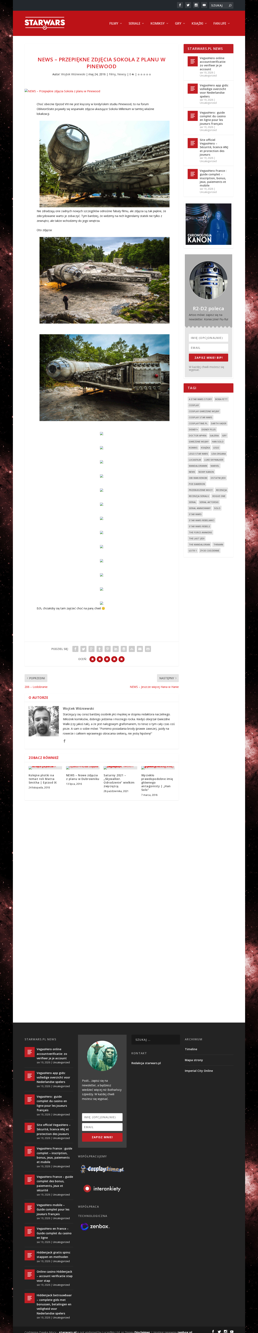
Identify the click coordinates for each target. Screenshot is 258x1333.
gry (224, 435)
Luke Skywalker (213, 459)
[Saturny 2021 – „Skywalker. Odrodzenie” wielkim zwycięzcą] (120, 767)
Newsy (121, 74)
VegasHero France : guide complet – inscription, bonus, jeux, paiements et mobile (213, 178)
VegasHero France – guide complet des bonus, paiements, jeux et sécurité (55, 1183)
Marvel (215, 465)
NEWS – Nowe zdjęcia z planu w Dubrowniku (82, 777)
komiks (193, 447)
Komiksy (158, 24)
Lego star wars (198, 453)
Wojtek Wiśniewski (73, 74)
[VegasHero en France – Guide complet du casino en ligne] (30, 1231)
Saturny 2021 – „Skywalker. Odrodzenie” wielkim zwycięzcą (119, 780)
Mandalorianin (198, 465)
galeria (214, 435)
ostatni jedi (218, 477)
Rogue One (218, 496)
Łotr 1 (193, 550)
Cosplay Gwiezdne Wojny (204, 411)
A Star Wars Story (200, 399)
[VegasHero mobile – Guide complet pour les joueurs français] (30, 1208)
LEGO (216, 447)
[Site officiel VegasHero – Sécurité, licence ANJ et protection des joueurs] (193, 143)
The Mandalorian (199, 544)
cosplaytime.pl (198, 423)
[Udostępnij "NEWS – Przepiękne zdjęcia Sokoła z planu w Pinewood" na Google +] (91, 649)
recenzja (221, 489)
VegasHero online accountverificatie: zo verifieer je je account (213, 63)
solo (217, 508)
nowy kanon (206, 471)
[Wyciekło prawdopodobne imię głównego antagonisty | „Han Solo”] (158, 767)
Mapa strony (194, 1060)
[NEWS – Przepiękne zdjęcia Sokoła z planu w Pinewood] (102, 91)
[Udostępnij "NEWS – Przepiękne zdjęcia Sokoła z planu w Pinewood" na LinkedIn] (116, 649)
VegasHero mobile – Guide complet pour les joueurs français (53, 1209)
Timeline (191, 1049)
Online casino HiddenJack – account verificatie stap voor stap (55, 1276)
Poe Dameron (197, 483)
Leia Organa (218, 453)
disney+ (193, 429)
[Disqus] (102, 862)
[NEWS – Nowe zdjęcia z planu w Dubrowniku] (83, 767)
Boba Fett (221, 399)
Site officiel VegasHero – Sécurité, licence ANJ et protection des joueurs (214, 147)
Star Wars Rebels (199, 526)
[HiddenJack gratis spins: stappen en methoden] (30, 1255)
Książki (197, 24)
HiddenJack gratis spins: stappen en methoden (54, 1254)
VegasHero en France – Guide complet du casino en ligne (54, 1233)
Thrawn (218, 544)
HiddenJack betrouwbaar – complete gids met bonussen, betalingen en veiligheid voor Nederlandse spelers (54, 1304)
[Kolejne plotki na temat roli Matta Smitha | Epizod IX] (45, 767)
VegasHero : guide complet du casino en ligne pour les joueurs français (213, 118)
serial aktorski (209, 502)
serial (192, 502)
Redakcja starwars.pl (146, 1063)
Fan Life (219, 24)
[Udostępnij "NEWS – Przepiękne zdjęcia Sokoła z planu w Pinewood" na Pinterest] (108, 649)
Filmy (113, 24)
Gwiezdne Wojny (199, 441)
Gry (178, 24)
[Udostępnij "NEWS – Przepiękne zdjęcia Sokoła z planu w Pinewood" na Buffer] (124, 649)
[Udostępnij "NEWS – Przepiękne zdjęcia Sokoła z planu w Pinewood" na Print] (148, 649)
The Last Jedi (196, 538)
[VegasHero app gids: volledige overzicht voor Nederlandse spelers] (193, 89)
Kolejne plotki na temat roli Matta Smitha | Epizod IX (43, 778)
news (192, 471)
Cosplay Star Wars (200, 417)
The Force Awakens (200, 532)
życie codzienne (209, 550)
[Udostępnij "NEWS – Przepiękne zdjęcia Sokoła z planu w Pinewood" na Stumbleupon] (132, 649)
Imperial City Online (199, 1071)
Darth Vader (218, 423)
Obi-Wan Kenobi (198, 477)
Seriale (134, 24)
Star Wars (195, 514)
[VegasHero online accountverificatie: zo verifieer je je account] (193, 61)
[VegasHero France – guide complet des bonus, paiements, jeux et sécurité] (30, 1180)
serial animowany (200, 508)
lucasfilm (195, 459)
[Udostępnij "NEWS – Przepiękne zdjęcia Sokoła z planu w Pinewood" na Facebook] (75, 649)
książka (205, 447)
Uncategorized (208, 75)
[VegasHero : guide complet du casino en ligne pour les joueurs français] (193, 116)
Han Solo (218, 441)
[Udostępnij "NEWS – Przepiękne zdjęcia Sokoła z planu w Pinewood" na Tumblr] (100, 649)
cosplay (194, 405)
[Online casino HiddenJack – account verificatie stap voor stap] (30, 1274)
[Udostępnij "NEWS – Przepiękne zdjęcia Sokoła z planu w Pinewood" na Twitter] (83, 649)
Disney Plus (209, 429)
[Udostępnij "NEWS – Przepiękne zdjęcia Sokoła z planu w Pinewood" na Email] (140, 649)
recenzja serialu (199, 496)
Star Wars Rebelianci (201, 520)
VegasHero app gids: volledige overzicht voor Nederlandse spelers (214, 90)
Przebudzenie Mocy (201, 489)
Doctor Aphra (197, 435)
